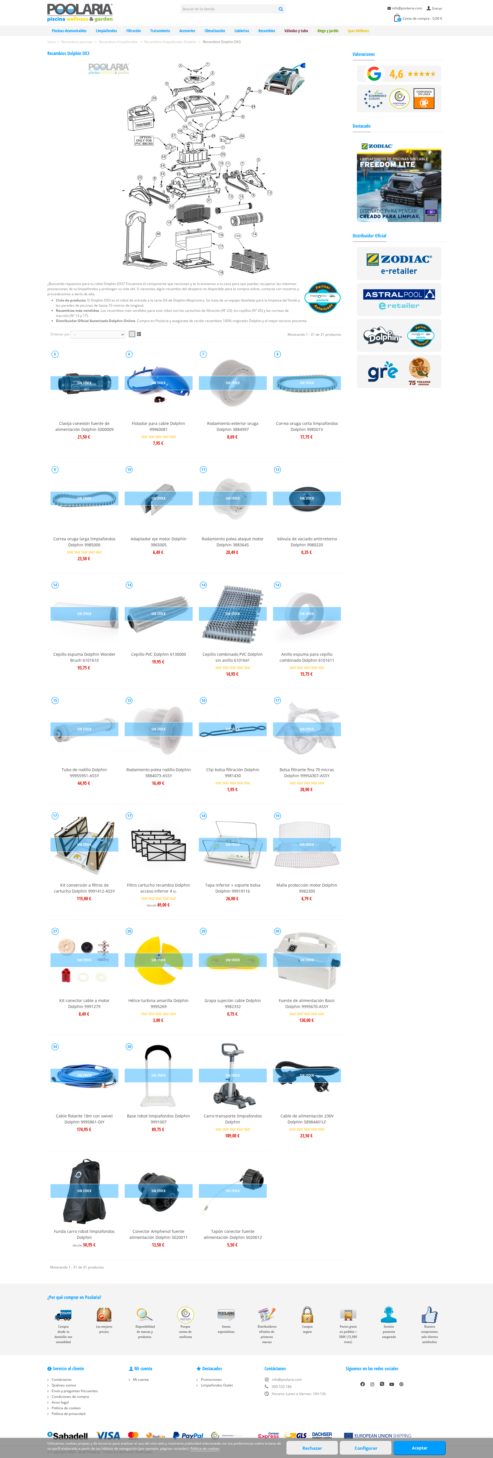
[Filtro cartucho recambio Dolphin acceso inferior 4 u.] (158, 845)
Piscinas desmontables (69, 30)
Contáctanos (61, 1379)
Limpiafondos (106, 30)
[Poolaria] (80, 12)
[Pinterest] (401, 1384)
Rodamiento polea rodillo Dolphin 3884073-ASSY (158, 772)
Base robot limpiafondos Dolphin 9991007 (158, 1119)
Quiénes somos (63, 1385)
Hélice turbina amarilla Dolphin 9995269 (158, 1003)
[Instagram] (372, 1384)
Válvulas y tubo (296, 30)
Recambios (266, 30)
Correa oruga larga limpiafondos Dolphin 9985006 (84, 541)
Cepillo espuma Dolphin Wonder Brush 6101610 (84, 657)
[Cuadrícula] (132, 334)
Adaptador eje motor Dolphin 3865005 (159, 541)
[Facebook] (362, 1384)
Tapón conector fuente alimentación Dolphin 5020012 (233, 1234)
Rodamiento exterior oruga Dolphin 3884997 (232, 426)
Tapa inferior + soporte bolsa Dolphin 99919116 (232, 888)
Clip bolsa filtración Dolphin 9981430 (232, 772)
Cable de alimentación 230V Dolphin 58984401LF (307, 1119)
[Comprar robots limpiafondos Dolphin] (399, 335)
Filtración (133, 30)
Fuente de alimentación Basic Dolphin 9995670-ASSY (307, 1003)
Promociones (211, 1379)
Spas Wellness (358, 30)
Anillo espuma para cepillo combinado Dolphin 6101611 (307, 657)
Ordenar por (60, 334)
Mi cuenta (140, 1379)
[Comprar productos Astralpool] (399, 299)
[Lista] (139, 334)
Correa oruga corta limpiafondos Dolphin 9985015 (307, 426)
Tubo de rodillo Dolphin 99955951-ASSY (84, 772)
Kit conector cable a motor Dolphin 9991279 (84, 1003)
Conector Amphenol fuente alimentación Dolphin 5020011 (159, 1234)
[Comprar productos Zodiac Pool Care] (399, 263)
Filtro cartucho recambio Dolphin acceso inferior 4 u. (158, 888)
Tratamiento (160, 30)
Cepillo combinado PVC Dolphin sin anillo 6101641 (233, 657)
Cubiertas (242, 30)
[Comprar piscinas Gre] (399, 371)
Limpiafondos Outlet (216, 1385)
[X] (382, 1384)
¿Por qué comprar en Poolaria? (74, 1297)
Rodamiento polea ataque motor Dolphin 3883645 (233, 541)
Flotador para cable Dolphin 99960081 (158, 426)
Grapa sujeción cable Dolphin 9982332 (233, 1003)
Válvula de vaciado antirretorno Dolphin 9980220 (307, 541)
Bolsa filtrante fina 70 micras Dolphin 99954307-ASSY (307, 772)
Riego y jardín (328, 30)
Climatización (215, 30)
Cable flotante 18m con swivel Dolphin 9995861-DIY (84, 1119)
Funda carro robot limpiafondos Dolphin (84, 1234)
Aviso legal (60, 1402)
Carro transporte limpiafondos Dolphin (233, 1119)
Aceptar (419, 1448)
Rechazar (312, 1448)
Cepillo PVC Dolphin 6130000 (158, 654)
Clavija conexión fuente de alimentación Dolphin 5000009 (84, 426)
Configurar (366, 1448)
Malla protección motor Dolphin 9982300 (306, 888)
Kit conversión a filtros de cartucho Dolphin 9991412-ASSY (84, 888)
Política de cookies (66, 1408)
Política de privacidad (68, 1413)
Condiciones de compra (70, 1396)
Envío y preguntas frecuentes (74, 1390)
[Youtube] (392, 1384)
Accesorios (187, 30)
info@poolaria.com (407, 8)
